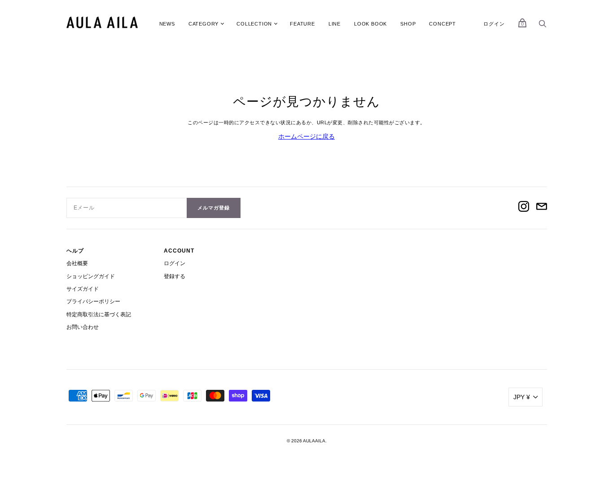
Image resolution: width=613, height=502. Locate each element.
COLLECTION (254, 23)
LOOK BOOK (370, 23)
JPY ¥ (521, 397)
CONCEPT (442, 23)
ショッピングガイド (90, 276)
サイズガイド (82, 289)
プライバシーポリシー (93, 301)
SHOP (408, 23)
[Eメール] (541, 207)
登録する (174, 276)
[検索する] (542, 26)
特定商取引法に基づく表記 (98, 314)
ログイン (493, 23)
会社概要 (77, 263)
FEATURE (302, 23)
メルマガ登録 (213, 207)
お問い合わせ (82, 327)
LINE (334, 23)
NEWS (167, 23)
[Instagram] (523, 207)
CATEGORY (203, 23)
